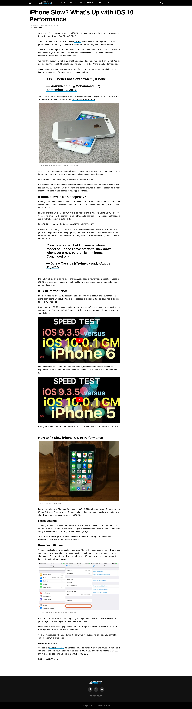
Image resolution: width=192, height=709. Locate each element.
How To (71, 3)
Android (90, 3)
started (77, 41)
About (110, 3)
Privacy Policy (96, 696)
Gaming (101, 3)
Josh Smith (37, 27)
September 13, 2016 (61, 90)
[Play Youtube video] (79, 340)
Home (63, 3)
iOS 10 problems (59, 307)
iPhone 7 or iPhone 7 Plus (83, 99)
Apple (81, 3)
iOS (74, 33)
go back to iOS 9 (56, 648)
